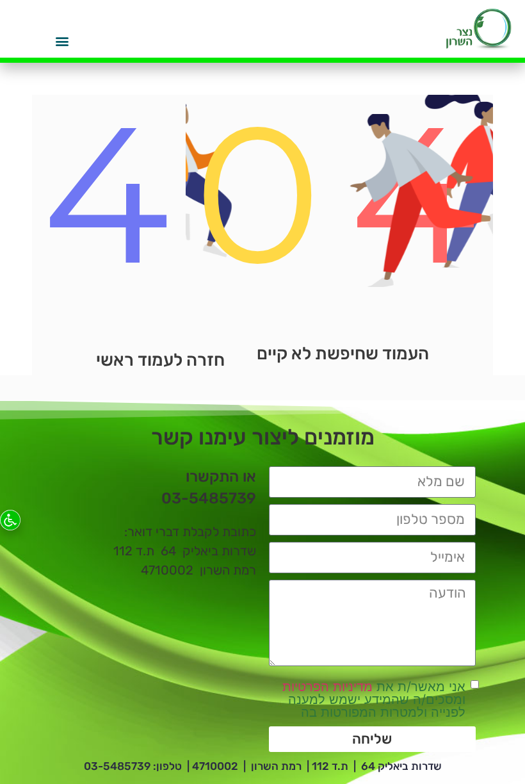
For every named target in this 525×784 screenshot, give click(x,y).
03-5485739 (117, 766)
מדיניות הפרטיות (327, 686)
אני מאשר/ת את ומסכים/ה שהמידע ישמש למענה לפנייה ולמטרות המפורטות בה (373, 699)
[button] (61, 40)
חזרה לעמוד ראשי (160, 360)
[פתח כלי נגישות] (10, 520)
